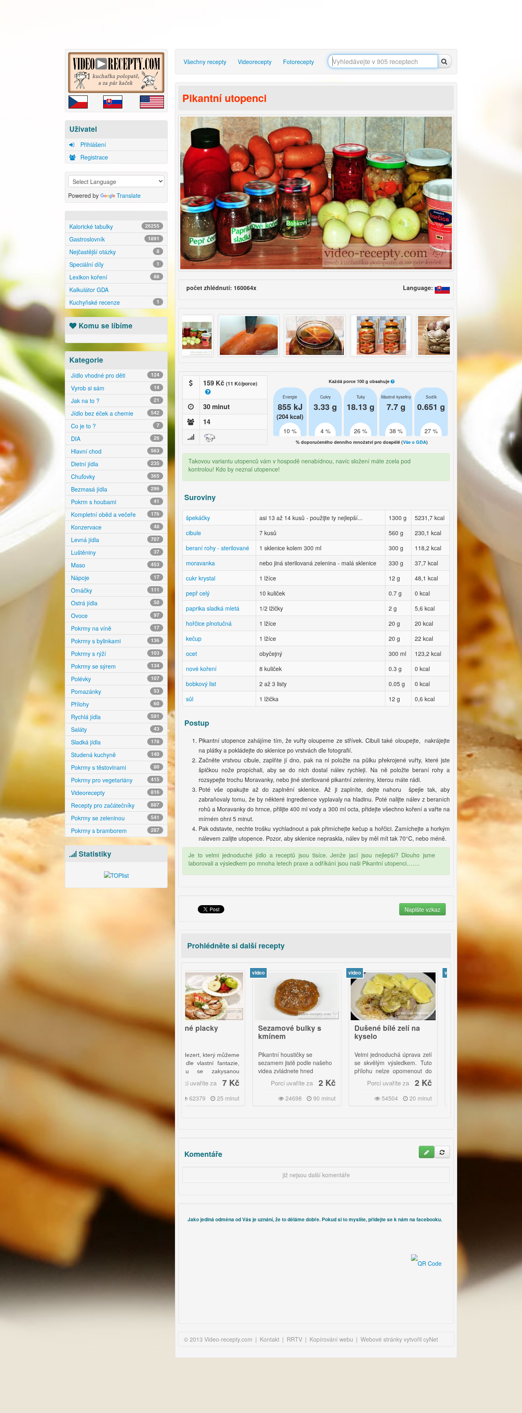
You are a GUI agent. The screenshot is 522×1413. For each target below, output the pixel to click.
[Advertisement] (263, 24)
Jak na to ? (114, 400)
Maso (114, 565)
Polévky (114, 679)
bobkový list (201, 684)
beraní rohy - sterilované (217, 548)
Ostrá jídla (114, 603)
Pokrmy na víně (114, 628)
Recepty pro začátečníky (114, 805)
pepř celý (198, 593)
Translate (129, 195)
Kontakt (269, 1339)
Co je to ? (114, 426)
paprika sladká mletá (212, 608)
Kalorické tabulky (114, 226)
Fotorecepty (298, 62)
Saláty (114, 729)
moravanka (200, 563)
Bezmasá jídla (114, 489)
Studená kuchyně (114, 755)
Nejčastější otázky (114, 252)
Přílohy (114, 704)
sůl (189, 699)
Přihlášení (92, 144)
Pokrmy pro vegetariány (114, 780)
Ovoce (114, 615)
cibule (193, 533)
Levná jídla (114, 540)
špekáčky (198, 518)
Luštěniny (114, 552)
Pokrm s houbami (114, 502)
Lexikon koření (114, 277)
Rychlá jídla (114, 717)
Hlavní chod (114, 451)
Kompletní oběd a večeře (114, 514)
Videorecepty (114, 792)
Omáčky (114, 590)
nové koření (201, 668)
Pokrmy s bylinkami (114, 641)
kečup (193, 638)
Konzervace (114, 527)
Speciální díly (114, 264)
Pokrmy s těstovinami (114, 767)
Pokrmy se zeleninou (114, 818)
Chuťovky (114, 476)
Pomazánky (114, 691)
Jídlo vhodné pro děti (114, 375)
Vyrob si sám (114, 388)
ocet (191, 653)
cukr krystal (200, 578)
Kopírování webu (331, 1339)
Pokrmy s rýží (114, 653)
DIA (114, 438)
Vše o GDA (414, 442)
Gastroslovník (114, 239)
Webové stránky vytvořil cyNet (399, 1339)
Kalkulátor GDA (88, 290)
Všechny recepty (205, 62)
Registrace (93, 157)
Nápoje (114, 578)
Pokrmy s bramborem (114, 830)
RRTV (294, 1339)
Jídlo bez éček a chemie (114, 413)
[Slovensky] (442, 287)
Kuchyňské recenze (114, 302)
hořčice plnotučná (209, 623)
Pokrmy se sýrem (114, 666)
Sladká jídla (114, 742)
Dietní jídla (114, 464)
